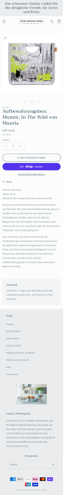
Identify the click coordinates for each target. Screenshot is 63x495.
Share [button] (9, 181)
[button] (3, 21)
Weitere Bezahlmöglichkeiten (31, 174)
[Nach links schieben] (24, 101)
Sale (8, 367)
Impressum (12, 374)
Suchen (10, 324)
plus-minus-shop (27, 490)
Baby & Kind (12, 338)
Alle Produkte (13, 331)
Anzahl (5, 140)
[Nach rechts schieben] (38, 101)
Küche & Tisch (13, 345)
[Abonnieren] (53, 464)
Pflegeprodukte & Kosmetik (20, 352)
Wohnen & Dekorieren (18, 360)
